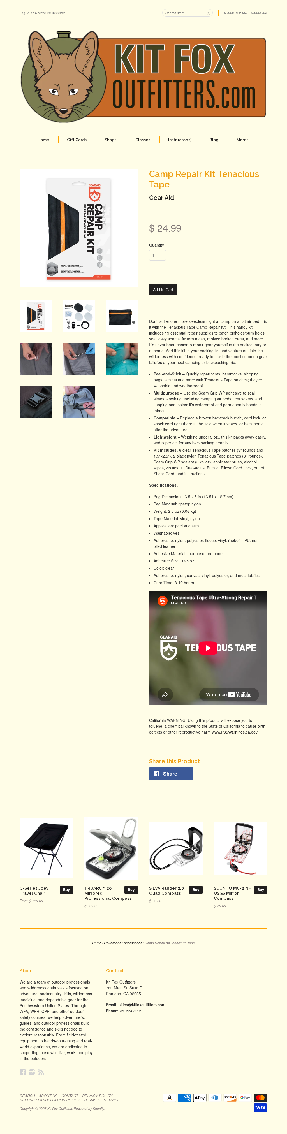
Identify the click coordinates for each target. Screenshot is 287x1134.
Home (43, 140)
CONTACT (69, 1096)
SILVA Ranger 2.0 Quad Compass (166, 891)
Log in (24, 13)
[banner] (143, 76)
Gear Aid (161, 197)
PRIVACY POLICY (97, 1096)
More (242, 140)
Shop (110, 140)
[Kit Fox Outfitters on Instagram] (32, 1072)
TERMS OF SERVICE (102, 1100)
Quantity (156, 245)
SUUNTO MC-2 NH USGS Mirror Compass (232, 893)
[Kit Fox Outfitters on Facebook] (23, 1072)
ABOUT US (48, 1096)
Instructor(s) (179, 140)
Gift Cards (77, 140)
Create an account (50, 13)
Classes (142, 140)
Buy (66, 889)
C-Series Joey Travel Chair (34, 891)
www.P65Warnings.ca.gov (234, 732)
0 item (235, 13)
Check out (259, 13)
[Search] (208, 12)
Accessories (133, 942)
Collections (112, 942)
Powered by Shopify (89, 1108)
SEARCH (27, 1096)
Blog (214, 140)
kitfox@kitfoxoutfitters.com (142, 1004)
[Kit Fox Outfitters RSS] (41, 1072)
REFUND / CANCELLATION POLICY (50, 1100)
